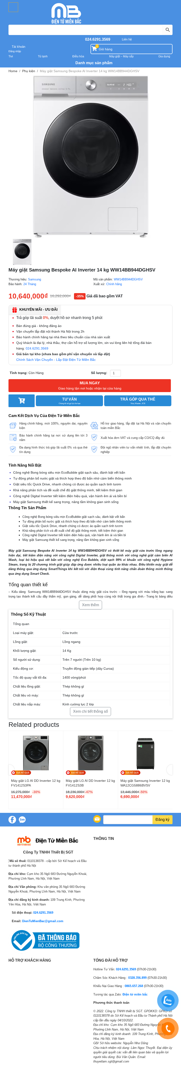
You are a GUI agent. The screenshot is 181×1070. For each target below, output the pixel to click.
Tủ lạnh (43, 56)
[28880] (21, 400)
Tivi (10, 56)
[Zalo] (22, 819)
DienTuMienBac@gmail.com (42, 921)
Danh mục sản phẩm (93, 63)
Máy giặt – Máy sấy (121, 56)
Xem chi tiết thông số (90, 711)
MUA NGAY (89, 385)
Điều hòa (78, 56)
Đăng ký (162, 820)
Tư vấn (69, 401)
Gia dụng (164, 56)
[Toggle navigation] (13, 7)
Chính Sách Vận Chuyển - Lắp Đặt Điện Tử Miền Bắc (56, 360)
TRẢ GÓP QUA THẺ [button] (137, 401)
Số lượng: (99, 373)
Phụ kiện (28, 71)
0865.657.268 (134, 986)
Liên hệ (127, 39)
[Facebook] (12, 819)
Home (12, 71)
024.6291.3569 (97, 39)
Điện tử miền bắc (135, 994)
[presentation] (11, 769)
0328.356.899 (137, 978)
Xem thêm (90, 605)
